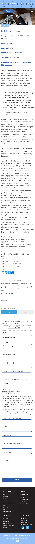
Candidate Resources (8, 525)
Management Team (26, 524)
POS (2, 65)
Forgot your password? (17, 317)
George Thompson (15, 53)
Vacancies (5, 496)
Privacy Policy (7, 511)
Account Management (23, 62)
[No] (33, 538)
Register (25, 312)
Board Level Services (8, 503)
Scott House (24, 522)
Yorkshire (8, 65)
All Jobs (6, 25)
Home (5, 494)
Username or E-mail (7, 293)
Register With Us (7, 523)
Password (4, 300)
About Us (5, 507)
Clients (5, 498)
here (2, 290)
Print (12, 62)
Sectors (5, 505)
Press (4, 509)
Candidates (6, 501)
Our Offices (24, 520)
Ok (17, 541)
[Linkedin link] (22, 527)
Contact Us (24, 518)
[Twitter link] (27, 527)
